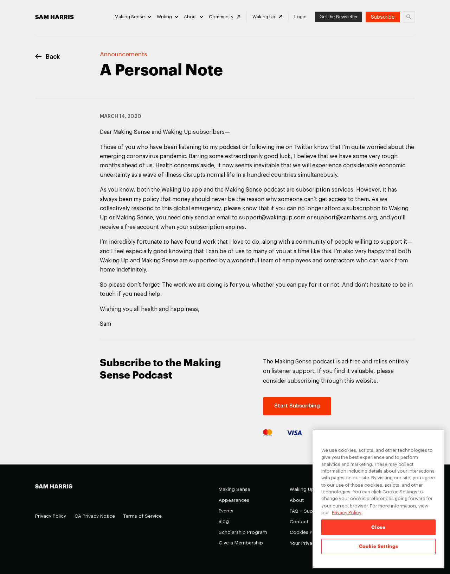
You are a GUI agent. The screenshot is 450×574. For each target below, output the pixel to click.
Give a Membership (241, 543)
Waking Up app (181, 190)
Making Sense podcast (255, 190)
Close (378, 527)
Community (221, 16)
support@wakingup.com (272, 217)
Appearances (234, 500)
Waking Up (263, 16)
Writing (164, 16)
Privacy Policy (50, 516)
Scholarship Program (243, 532)
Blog (224, 521)
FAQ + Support (306, 511)
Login (300, 16)
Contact (299, 521)
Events (226, 511)
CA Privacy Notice (95, 516)
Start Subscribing (297, 405)
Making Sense (130, 16)
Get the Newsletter (339, 16)
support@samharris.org (345, 217)
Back (53, 57)
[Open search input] (409, 17)
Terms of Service (142, 516)
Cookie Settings (378, 546)
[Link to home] (54, 17)
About (190, 16)
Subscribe (382, 17)
